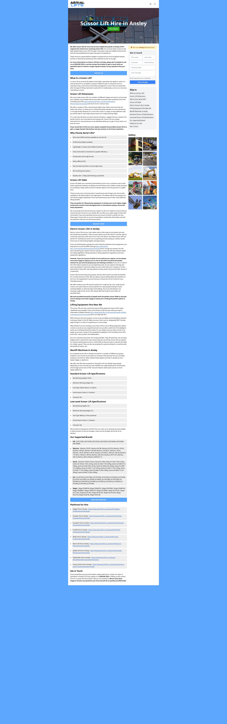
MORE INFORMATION (98, 500)
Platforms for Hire (136, 123)
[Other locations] (150, 4)
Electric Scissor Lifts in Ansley (139, 105)
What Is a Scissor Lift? (137, 93)
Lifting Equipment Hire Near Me (140, 108)
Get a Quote (113, 29)
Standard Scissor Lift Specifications (141, 114)
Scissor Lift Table (135, 102)
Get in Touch (134, 126)
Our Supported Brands (137, 120)
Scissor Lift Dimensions (137, 96)
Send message (143, 82)
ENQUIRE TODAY (98, 224)
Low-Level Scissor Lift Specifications (142, 117)
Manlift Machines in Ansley (139, 111)
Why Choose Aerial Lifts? (138, 99)
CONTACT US (98, 73)
